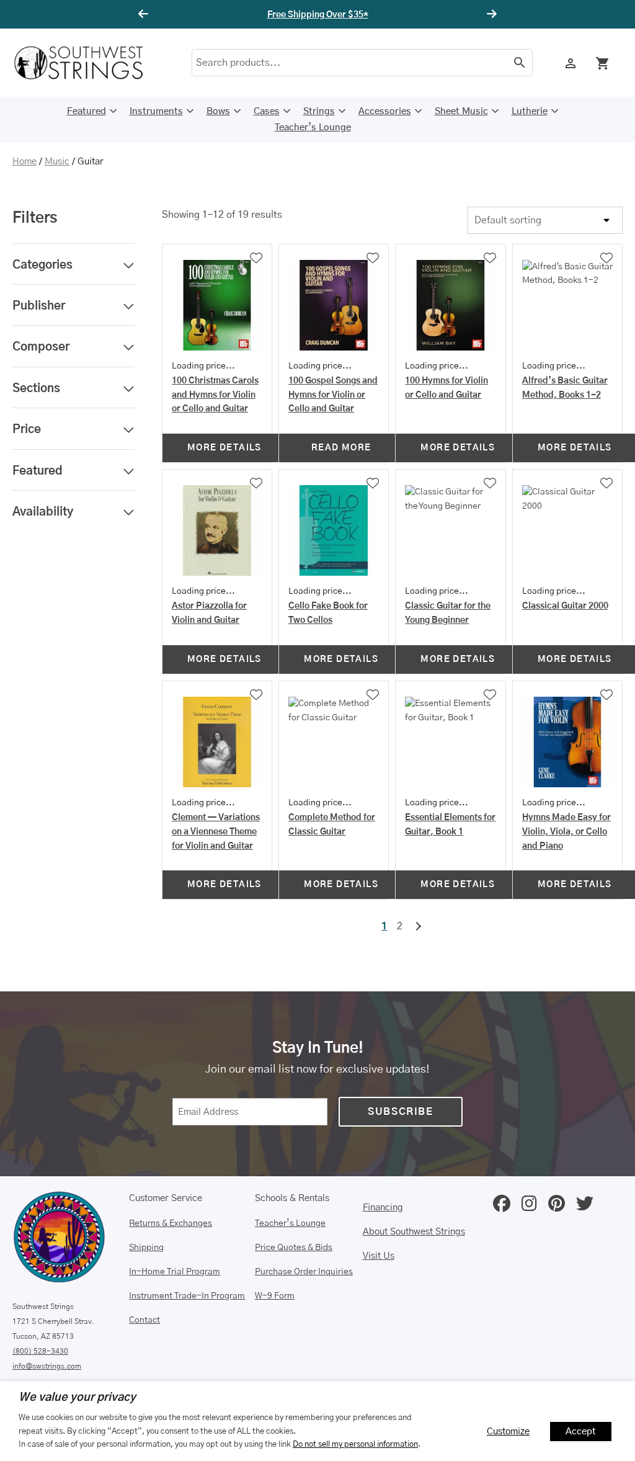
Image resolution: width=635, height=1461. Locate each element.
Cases (267, 111)
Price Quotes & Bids (293, 1247)
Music (57, 161)
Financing (383, 1207)
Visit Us (378, 1256)
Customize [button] (508, 1431)
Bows (218, 111)
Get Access (355, 15)
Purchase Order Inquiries (304, 1271)
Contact (144, 1320)
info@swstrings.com (46, 1366)
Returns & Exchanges (170, 1223)
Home (24, 161)
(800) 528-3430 (40, 1351)
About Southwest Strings (414, 1231)
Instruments (156, 111)
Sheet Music (461, 111)
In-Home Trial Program (174, 1271)
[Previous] (145, 14)
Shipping (146, 1247)
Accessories (384, 111)
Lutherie (530, 111)
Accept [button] (581, 1431)
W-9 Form (275, 1296)
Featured (86, 111)
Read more (341, 448)
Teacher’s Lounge (313, 127)
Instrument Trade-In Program (187, 1296)
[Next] (489, 14)
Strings (319, 111)
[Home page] (86, 62)
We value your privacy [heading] (77, 1397)
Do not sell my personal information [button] (355, 1444)
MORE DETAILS (224, 448)
